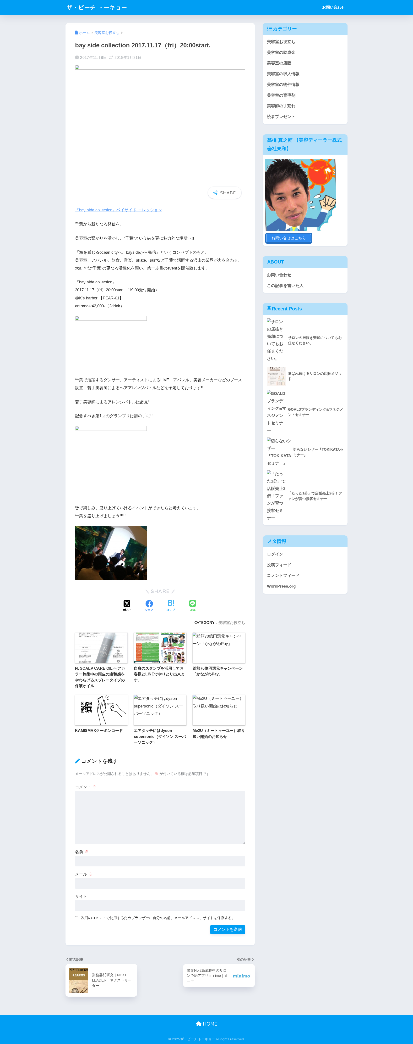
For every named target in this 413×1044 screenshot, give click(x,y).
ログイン (275, 554)
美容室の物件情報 (283, 84)
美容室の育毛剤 (281, 95)
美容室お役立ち (231, 622)
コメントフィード (283, 575)
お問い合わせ (333, 7)
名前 (81, 852)
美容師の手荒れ (281, 106)
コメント (86, 787)
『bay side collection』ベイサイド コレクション (118, 210)
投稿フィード (279, 565)
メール (83, 874)
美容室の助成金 (281, 52)
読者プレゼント (281, 116)
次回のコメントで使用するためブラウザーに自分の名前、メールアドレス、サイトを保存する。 (158, 918)
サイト (81, 896)
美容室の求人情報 (283, 74)
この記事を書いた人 (285, 285)
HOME (209, 1024)
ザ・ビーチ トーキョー (97, 7)
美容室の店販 (279, 63)
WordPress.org (281, 586)
